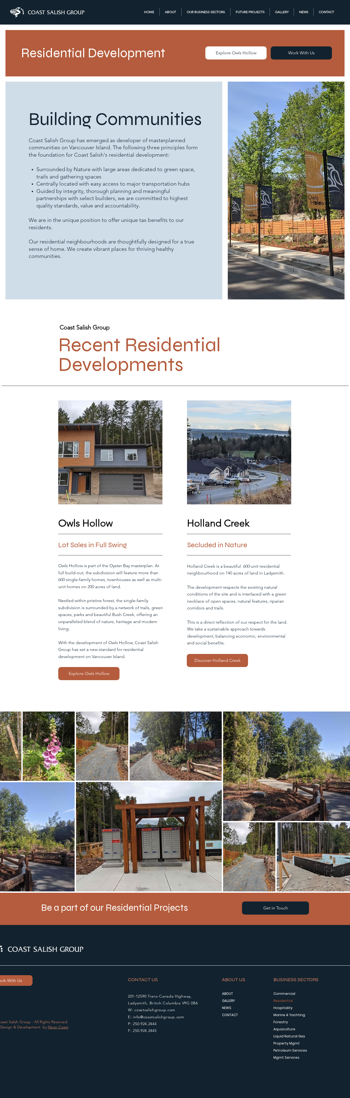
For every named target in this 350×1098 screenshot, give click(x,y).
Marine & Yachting (289, 1015)
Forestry (280, 1022)
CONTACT (230, 1015)
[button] (206, 12)
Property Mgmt (286, 1043)
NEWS (226, 1007)
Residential (283, 1000)
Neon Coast (58, 1027)
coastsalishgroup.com (154, 1009)
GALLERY (228, 1000)
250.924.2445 (144, 1030)
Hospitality (283, 1007)
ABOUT (227, 993)
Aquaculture (284, 1029)
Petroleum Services (290, 1050)
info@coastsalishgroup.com (158, 1016)
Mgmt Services (286, 1057)
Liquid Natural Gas (289, 1036)
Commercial (284, 993)
